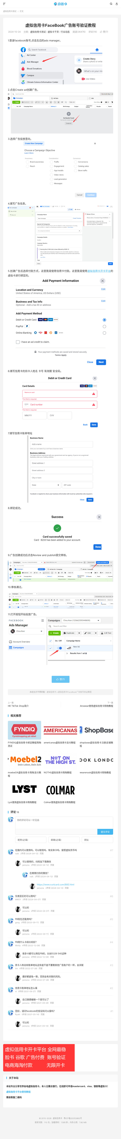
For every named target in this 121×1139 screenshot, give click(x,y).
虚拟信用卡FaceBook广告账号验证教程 (60, 25)
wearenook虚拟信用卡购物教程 (95, 772)
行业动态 (65, 31)
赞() (104, 31)
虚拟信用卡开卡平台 (99, 271)
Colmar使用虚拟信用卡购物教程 (59, 802)
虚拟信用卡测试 (9, 11)
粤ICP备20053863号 (73, 1118)
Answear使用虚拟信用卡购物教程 (96, 705)
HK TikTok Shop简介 (18, 705)
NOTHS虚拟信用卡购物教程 (58, 772)
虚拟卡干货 (53, 31)
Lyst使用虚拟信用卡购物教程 (22, 802)
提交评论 (105, 831)
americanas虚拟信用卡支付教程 (59, 742)
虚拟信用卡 (60, 4)
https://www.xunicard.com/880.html (55, 884)
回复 (42, 853)
